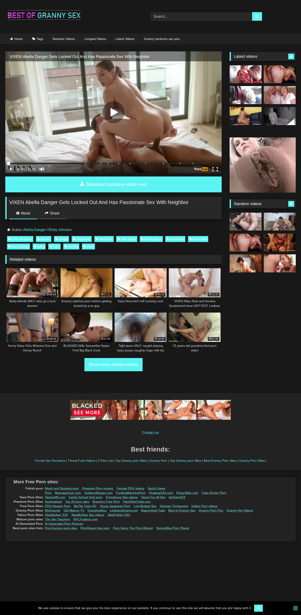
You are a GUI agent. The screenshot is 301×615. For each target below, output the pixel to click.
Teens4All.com (55, 497)
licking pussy (153, 239)
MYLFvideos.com (86, 519)
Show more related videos (113, 364)
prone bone (200, 239)
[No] (295, 608)
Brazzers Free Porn (106, 501)
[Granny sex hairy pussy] (280, 95)
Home (18, 39)
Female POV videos (130, 488)
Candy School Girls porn (85, 497)
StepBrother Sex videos (87, 515)
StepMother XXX (56, 515)
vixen (90, 246)
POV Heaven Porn (58, 506)
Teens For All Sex (153, 497)
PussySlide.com (187, 493)
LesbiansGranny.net (124, 510)
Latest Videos (124, 39)
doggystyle (83, 239)
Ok (258, 608)
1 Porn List (105, 460)
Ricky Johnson (60, 230)
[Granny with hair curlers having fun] (246, 263)
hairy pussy (128, 239)
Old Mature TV (74, 510)
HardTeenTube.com (137, 501)
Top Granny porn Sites (131, 460)
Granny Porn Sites (252, 460)
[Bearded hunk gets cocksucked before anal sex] (280, 243)
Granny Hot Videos (240, 510)
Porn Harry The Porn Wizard (133, 528)
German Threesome (174, 506)
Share (54, 213)
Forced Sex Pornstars (50, 460)
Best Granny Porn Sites (220, 460)
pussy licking (20, 246)
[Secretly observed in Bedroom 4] (280, 116)
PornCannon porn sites (61, 528)
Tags (40, 39)
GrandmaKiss (96, 510)
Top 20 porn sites (77, 501)
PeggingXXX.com (161, 493)
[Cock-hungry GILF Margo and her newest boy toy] (246, 116)
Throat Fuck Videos (81, 460)
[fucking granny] (280, 222)
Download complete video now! (116, 184)
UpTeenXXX (177, 497)
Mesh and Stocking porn (62, 488)
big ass (45, 239)
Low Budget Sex (145, 506)
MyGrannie (52, 510)
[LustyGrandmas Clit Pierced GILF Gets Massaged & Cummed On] (280, 74)
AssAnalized (53, 501)
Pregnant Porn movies (97, 488)
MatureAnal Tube (153, 510)
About (25, 213)
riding (40, 246)
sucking (73, 246)
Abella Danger (34, 230)
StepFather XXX (119, 515)
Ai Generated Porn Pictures (64, 523)
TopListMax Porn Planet (172, 528)
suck (56, 246)
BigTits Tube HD (85, 506)
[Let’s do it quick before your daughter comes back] (280, 263)
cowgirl (63, 239)
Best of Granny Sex (181, 510)
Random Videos (64, 39)
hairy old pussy (22, 239)
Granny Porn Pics (211, 510)
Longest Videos (95, 39)
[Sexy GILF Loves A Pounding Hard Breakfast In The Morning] (246, 222)
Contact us (150, 433)
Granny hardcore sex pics (162, 39)
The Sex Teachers (57, 519)
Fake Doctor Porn (214, 493)
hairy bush (105, 239)
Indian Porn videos (204, 506)
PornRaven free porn (95, 528)
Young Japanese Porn (115, 506)
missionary (177, 239)
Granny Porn (158, 460)
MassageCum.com (68, 493)
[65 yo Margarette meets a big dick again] (246, 95)
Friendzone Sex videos (122, 497)
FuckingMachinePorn (130, 493)
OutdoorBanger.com (98, 493)
